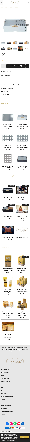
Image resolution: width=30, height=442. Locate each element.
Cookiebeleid (4, 408)
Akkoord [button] (24, 437)
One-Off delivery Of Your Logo (22, 238)
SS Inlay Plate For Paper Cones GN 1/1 (22, 146)
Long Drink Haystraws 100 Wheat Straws (7, 291)
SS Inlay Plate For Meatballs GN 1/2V (22, 125)
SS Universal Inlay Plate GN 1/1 (22, 167)
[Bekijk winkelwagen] (28, 2)
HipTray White (22, 197)
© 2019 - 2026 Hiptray (6, 431)
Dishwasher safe (5, 94)
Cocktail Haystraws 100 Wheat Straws (7, 269)
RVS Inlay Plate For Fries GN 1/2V (7, 167)
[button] (3, 42)
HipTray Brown (7, 216)
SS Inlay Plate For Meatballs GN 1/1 (8, 125)
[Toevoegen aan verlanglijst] (27, 66)
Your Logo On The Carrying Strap (8, 238)
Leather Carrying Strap (22, 217)
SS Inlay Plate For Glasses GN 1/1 (8, 146)
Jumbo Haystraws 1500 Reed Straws (22, 290)
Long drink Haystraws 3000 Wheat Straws (8, 336)
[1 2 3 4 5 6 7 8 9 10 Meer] (3, 66)
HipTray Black (8, 197)
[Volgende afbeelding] (27, 25)
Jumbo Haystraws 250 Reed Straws (22, 269)
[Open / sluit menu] (1, 2)
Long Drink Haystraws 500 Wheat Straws (22, 313)
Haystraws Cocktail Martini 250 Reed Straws (7, 313)
